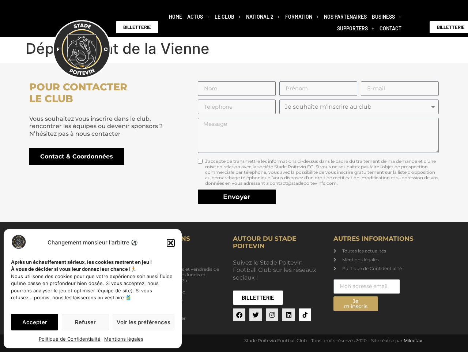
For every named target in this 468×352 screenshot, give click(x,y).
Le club (224, 17)
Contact (390, 28)
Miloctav (413, 340)
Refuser (85, 322)
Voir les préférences (143, 322)
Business (383, 17)
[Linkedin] (288, 314)
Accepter (34, 322)
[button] (170, 243)
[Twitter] (255, 314)
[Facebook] (239, 314)
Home (175, 17)
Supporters (352, 28)
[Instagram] (272, 314)
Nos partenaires (345, 17)
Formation (298, 17)
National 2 (259, 17)
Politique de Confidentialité (70, 339)
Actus (195, 17)
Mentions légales (123, 339)
